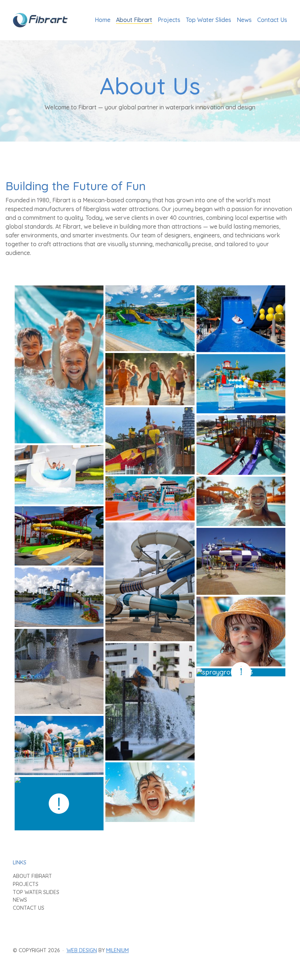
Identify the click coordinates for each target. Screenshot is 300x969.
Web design (82, 950)
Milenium (117, 950)
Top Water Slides (36, 892)
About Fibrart (32, 876)
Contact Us (28, 908)
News (20, 900)
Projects (25, 884)
